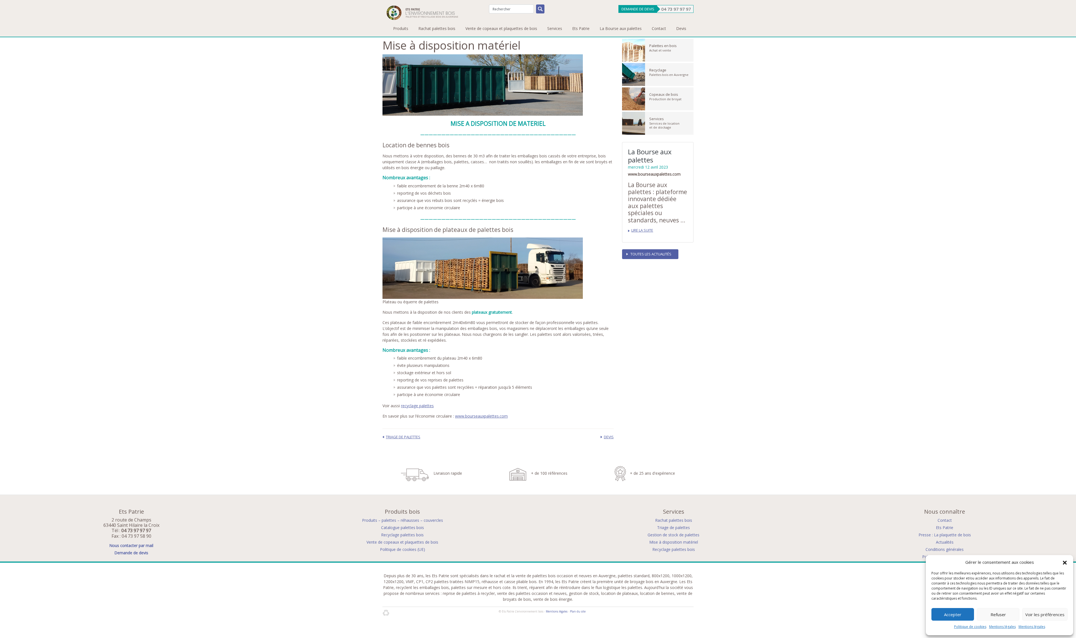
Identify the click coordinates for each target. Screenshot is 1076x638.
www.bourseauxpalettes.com (481, 416)
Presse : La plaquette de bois (945, 534)
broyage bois (641, 581)
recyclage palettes (417, 405)
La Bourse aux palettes (621, 28)
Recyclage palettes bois (402, 534)
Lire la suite (642, 230)
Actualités (945, 542)
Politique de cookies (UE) (402, 549)
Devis (681, 28)
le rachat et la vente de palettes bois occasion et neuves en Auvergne (553, 575)
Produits (400, 28)
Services (554, 28)
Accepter (952, 614)
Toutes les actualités (650, 254)
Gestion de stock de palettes (673, 534)
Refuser (998, 614)
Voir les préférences (1045, 614)
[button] (1065, 562)
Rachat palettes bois (436, 28)
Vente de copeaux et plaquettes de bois (501, 28)
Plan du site (578, 611)
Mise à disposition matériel (673, 542)
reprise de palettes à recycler (469, 593)
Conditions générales (945, 549)
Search (540, 8)
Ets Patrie (581, 28)
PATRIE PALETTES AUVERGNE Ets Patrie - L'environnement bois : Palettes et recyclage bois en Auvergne (420, 12)
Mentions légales (1002, 626)
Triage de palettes (403, 436)
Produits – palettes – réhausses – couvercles (402, 520)
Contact (659, 28)
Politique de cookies (970, 626)
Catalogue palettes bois (402, 527)
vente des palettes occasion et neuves (532, 593)
